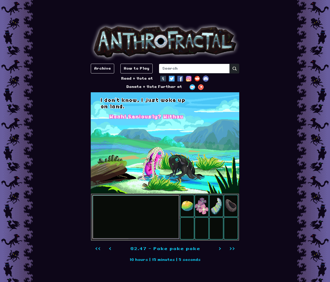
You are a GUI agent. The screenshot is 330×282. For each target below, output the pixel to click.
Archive (102, 69)
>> (232, 248)
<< (98, 248)
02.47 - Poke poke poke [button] (165, 248)
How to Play (136, 69)
